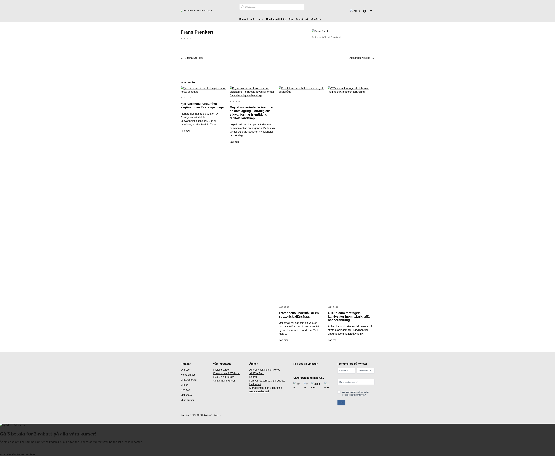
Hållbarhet (255, 384)
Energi (253, 376)
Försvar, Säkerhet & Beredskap (267, 380)
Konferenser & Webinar (226, 373)
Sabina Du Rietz (194, 57)
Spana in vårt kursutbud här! (17, 454)
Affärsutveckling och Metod (264, 369)
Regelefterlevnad (259, 391)
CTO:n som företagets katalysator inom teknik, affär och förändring (349, 316)
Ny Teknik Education (330, 37)
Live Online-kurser (223, 376)
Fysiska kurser (221, 369)
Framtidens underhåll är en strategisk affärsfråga (299, 314)
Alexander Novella (359, 57)
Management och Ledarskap (265, 387)
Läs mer (185, 131)
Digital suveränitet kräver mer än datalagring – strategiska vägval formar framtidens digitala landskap (252, 113)
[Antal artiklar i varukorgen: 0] (371, 11)
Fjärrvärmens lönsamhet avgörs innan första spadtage (202, 105)
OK (341, 402)
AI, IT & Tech (256, 373)
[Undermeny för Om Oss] (320, 19)
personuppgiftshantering (353, 395)
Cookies (217, 415)
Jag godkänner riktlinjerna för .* (355, 393)
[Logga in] (364, 11)
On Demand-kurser (224, 380)
